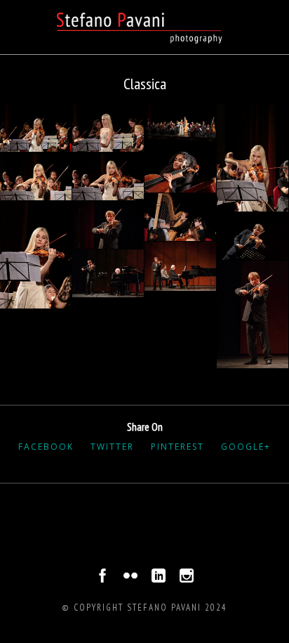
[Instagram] (187, 579)
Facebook (46, 447)
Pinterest (177, 447)
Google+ (246, 447)
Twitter (112, 447)
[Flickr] (130, 579)
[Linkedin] (159, 579)
